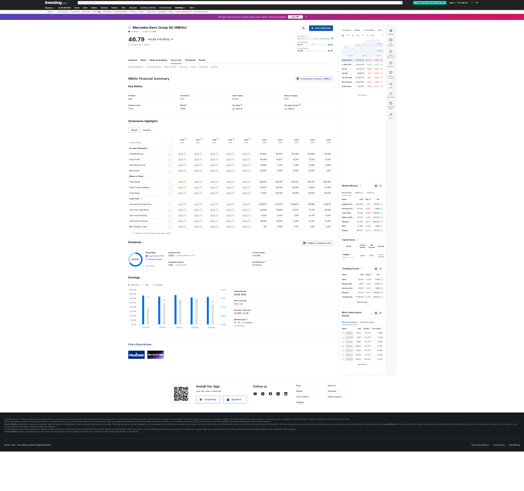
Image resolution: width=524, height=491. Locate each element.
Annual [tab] (134, 130)
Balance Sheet (170, 67)
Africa (171, 12)
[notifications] (472, 2)
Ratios (193, 67)
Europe (142, 12)
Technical (190, 60)
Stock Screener (165, 8)
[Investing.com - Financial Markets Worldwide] (56, 3)
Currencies (346, 30)
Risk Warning (514, 445)
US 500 (345, 73)
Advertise (332, 391)
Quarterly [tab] (147, 130)
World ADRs (107, 12)
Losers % (370, 193)
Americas (133, 12)
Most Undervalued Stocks (351, 314)
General (132, 60)
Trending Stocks (350, 268)
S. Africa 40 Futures (350, 64)
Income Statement (153, 67)
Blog (298, 385)
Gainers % (359, 193)
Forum (202, 60)
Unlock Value (325, 39)
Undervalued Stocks (200, 12)
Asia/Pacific (162, 12)
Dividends (203, 67)
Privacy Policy (499, 445)
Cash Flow (183, 67)
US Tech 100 (347, 78)
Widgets (300, 402)
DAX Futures (347, 82)
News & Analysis (158, 60)
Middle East (151, 12)
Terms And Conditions (480, 445)
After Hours (86, 12)
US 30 (344, 69)
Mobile (299, 391)
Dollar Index (347, 86)
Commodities (369, 30)
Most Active (347, 193)
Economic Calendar (148, 8)
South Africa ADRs (120, 12)
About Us (332, 385)
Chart (143, 60)
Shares (50, 12)
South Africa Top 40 (350, 60)
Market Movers (350, 185)
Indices (357, 30)
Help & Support (335, 397)
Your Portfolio (302, 397)
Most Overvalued (367, 322)
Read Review (381, 255)
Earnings (214, 67)
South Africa (75, 12)
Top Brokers (348, 239)
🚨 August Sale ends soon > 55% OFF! (430, 3)
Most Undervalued (349, 322)
